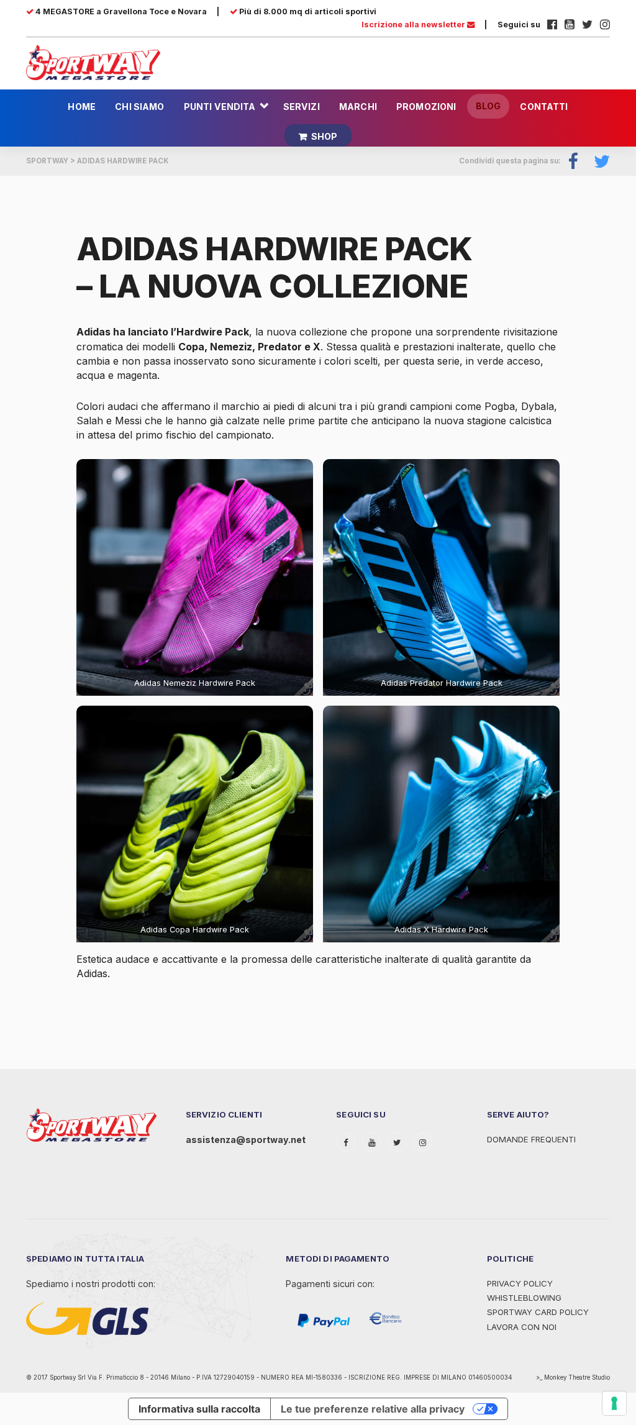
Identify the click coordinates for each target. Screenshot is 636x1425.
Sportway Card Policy (538, 1312)
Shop (324, 136)
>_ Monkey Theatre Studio (573, 1377)
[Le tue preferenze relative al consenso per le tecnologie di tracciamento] (614, 1403)
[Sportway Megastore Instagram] (605, 24)
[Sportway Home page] (93, 61)
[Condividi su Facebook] (573, 161)
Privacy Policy (520, 1283)
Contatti (544, 106)
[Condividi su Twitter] (598, 161)
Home (82, 106)
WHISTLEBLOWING (524, 1298)
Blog (488, 106)
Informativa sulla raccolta (199, 1409)
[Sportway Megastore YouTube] (570, 24)
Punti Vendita (220, 106)
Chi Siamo (139, 106)
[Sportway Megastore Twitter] (587, 24)
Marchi (358, 106)
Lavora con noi (521, 1327)
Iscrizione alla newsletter (414, 24)
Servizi (301, 106)
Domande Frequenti (531, 1139)
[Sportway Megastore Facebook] (552, 24)
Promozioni (426, 106)
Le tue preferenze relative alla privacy (373, 1409)
